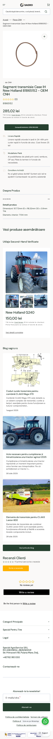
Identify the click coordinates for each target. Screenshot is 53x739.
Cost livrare (16, 115)
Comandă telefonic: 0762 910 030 (25, 127)
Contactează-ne (11, 666)
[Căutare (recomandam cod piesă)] (44, 11)
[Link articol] (25, 383)
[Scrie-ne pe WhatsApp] (43, 721)
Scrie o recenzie (16, 566)
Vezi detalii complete (14, 332)
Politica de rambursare (25, 725)
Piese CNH (17, 20)
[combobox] (25, 11)
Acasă (5, 20)
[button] (4, 5)
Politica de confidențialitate (16, 717)
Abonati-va (25, 707)
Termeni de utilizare (38, 717)
